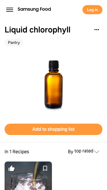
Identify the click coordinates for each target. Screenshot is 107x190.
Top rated (83, 151)
